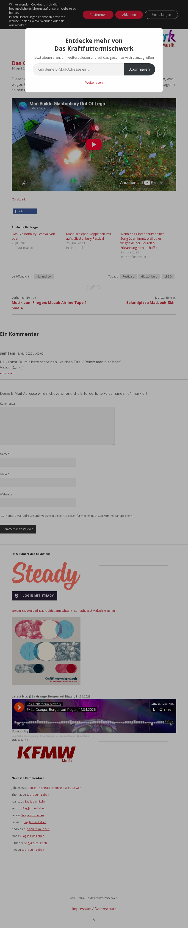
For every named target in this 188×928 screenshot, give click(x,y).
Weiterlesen (94, 82)
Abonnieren (139, 69)
